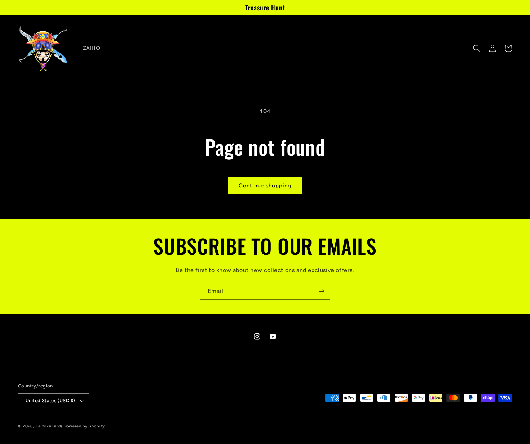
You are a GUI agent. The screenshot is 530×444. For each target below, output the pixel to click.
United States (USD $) (50, 400)
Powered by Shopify (84, 426)
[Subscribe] (322, 291)
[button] (477, 48)
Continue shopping (265, 185)
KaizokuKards (49, 426)
